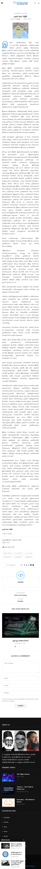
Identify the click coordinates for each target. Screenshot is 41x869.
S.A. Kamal (18, 553)
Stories (6, 836)
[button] (4, 630)
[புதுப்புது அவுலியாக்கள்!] (20, 625)
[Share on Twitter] (26, 565)
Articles (6, 822)
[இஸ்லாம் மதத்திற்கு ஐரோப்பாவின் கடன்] (5, 846)
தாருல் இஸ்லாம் (18, 557)
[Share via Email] (33, 565)
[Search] (35, 3)
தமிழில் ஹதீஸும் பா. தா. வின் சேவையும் (16, 853)
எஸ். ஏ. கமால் (28, 553)
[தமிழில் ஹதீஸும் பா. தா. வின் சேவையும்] (5, 854)
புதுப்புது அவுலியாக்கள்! (20, 640)
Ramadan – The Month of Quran (26, 801)
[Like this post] (22, 565)
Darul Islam (7, 553)
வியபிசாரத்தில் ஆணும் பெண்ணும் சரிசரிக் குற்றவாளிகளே (17, 862)
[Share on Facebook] (24, 565)
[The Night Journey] (8, 777)
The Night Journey (23, 774)
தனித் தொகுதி (7, 557)
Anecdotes (7, 817)
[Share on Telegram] (31, 565)
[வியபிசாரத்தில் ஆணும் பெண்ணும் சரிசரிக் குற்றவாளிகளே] (5, 863)
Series (5, 831)
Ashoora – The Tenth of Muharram (25, 788)
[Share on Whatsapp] (28, 565)
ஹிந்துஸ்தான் (29, 557)
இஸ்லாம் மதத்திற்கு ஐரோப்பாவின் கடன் (16, 845)
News (5, 827)
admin (18, 19)
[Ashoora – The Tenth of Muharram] (8, 790)
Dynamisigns (31, 866)
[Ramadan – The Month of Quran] (8, 802)
